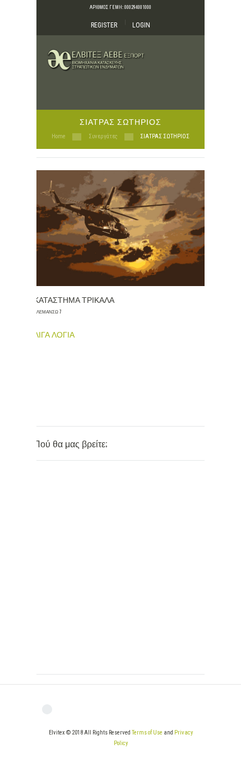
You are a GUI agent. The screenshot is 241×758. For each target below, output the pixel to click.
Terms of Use (147, 732)
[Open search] (186, 90)
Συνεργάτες (103, 136)
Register (104, 25)
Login (141, 25)
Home (59, 136)
